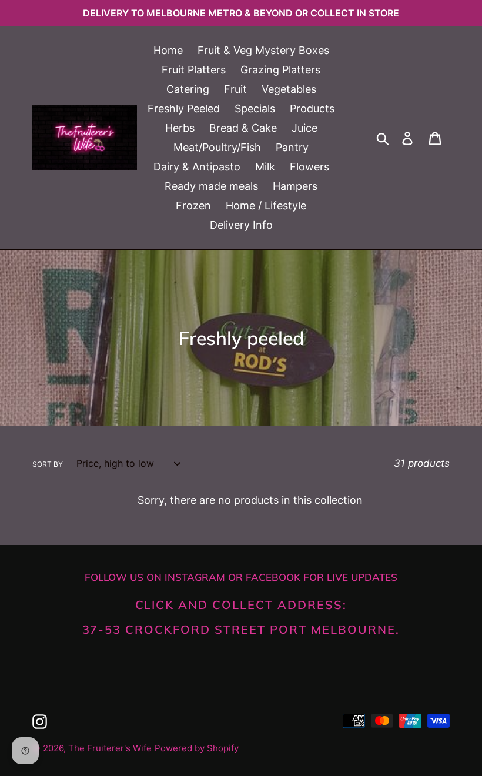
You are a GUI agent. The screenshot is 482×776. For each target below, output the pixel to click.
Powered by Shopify (197, 748)
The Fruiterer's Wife (110, 748)
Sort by (47, 464)
